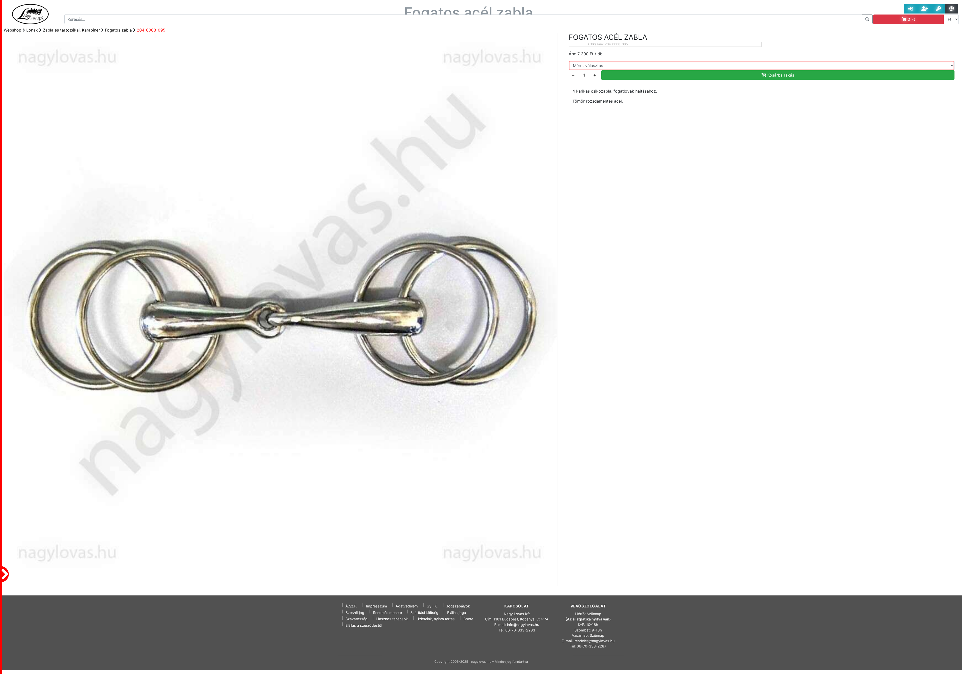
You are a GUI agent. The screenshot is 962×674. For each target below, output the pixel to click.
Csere (468, 619)
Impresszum (376, 606)
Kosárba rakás (780, 75)
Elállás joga (456, 612)
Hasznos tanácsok (392, 619)
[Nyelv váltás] (951, 9)
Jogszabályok (458, 606)
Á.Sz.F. (351, 606)
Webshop (12, 30)
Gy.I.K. (432, 606)
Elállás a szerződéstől (363, 625)
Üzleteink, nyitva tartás (435, 619)
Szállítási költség (424, 612)
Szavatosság (356, 619)
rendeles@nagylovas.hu (594, 641)
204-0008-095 (151, 30)
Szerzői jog (354, 612)
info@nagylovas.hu (523, 624)
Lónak (32, 30)
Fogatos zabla (118, 30)
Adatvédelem (407, 606)
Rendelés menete (387, 612)
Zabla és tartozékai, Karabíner (71, 30)
